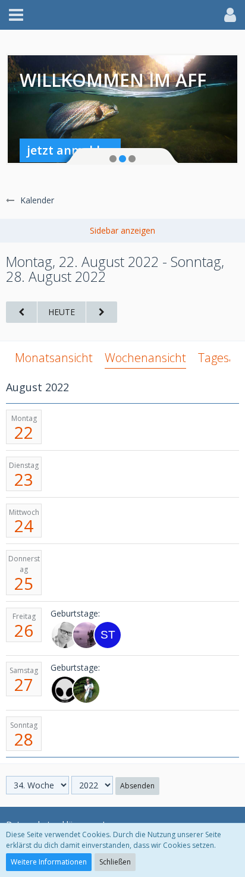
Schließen (115, 862)
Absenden (137, 786)
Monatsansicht (54, 358)
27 (23, 684)
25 (23, 583)
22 (23, 432)
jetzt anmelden (70, 150)
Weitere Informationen (49, 862)
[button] (16, 14)
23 (23, 479)
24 (23, 525)
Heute (61, 312)
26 (23, 630)
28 (23, 739)
